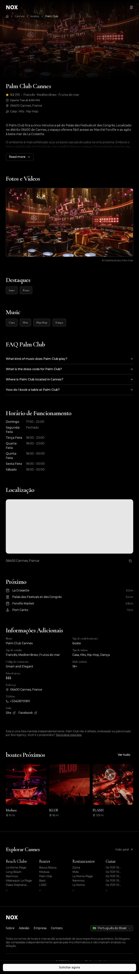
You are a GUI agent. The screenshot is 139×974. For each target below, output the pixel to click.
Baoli (42, 880)
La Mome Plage (16, 867)
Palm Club (45, 876)
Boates (44, 861)
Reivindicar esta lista (68, 735)
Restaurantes (83, 861)
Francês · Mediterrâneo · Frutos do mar (51, 94)
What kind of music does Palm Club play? (36, 358)
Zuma (76, 867)
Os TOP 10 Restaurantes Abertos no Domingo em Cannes (119, 872)
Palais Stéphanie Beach (16, 885)
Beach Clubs (16, 861)
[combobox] (111, 928)
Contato (57, 928)
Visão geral (122, 849)
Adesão (24, 928)
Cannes (19, 16)
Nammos (12, 876)
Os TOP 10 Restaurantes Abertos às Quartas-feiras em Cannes (119, 880)
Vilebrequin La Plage (19, 880)
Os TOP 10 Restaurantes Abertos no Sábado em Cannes (119, 885)
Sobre (10, 928)
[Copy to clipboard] (130, 561)
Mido (75, 872)
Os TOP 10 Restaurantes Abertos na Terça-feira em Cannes (119, 876)
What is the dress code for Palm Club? (34, 369)
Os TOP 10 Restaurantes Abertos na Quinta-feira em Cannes (119, 867)
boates (34, 16)
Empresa (40, 928)
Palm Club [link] (51, 16)
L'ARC (43, 885)
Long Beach (13, 872)
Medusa (44, 872)
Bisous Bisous (47, 867)
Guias (110, 861)
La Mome (78, 885)
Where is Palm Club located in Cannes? (34, 379)
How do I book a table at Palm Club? (33, 389)
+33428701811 (20, 701)
